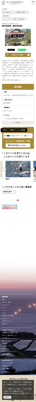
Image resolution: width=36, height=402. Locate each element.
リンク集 (4, 338)
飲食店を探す (8, 191)
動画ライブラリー (7, 349)
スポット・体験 (6, 302)
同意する (7, 397)
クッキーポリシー (13, 393)
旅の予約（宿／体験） (8, 315)
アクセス (4, 318)
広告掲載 (4, 343)
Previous (2, 169)
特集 (3, 299)
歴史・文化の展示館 (19, 19)
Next (33, 169)
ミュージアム (6, 19)
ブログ (4, 313)
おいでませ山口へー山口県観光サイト (11, 3)
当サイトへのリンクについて (10, 341)
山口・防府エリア (7, 12)
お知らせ (4, 323)
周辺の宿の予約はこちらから (17, 145)
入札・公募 (5, 368)
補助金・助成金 (6, 366)
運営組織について (7, 332)
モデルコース (5, 305)
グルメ (4, 307)
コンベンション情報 (7, 363)
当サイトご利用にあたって (9, 335)
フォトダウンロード (7, 346)
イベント (4, 310)
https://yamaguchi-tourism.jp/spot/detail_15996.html (18, 170)
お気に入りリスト (7, 321)
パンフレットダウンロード (9, 351)
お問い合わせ (5, 354)
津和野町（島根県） (21, 12)
